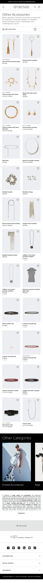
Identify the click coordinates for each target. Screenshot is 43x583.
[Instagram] (18, 547)
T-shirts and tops (16, 503)
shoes (18, 495)
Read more (21, 513)
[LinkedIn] (24, 547)
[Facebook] (8, 547)
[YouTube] (29, 547)
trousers (28, 504)
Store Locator (23, 526)
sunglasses (27, 495)
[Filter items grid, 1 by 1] (39, 29)
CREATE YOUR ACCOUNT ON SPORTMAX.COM (21, 2)
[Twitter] (13, 547)
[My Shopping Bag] (39, 7)
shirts (35, 504)
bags (13, 495)
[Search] (35, 7)
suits (35, 500)
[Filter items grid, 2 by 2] (35, 29)
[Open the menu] (3, 7)
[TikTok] (34, 547)
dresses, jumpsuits (27, 500)
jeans (8, 503)
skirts (23, 504)
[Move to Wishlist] (18, 37)
